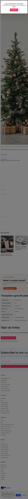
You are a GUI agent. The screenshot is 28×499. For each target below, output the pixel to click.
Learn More (14, 9)
